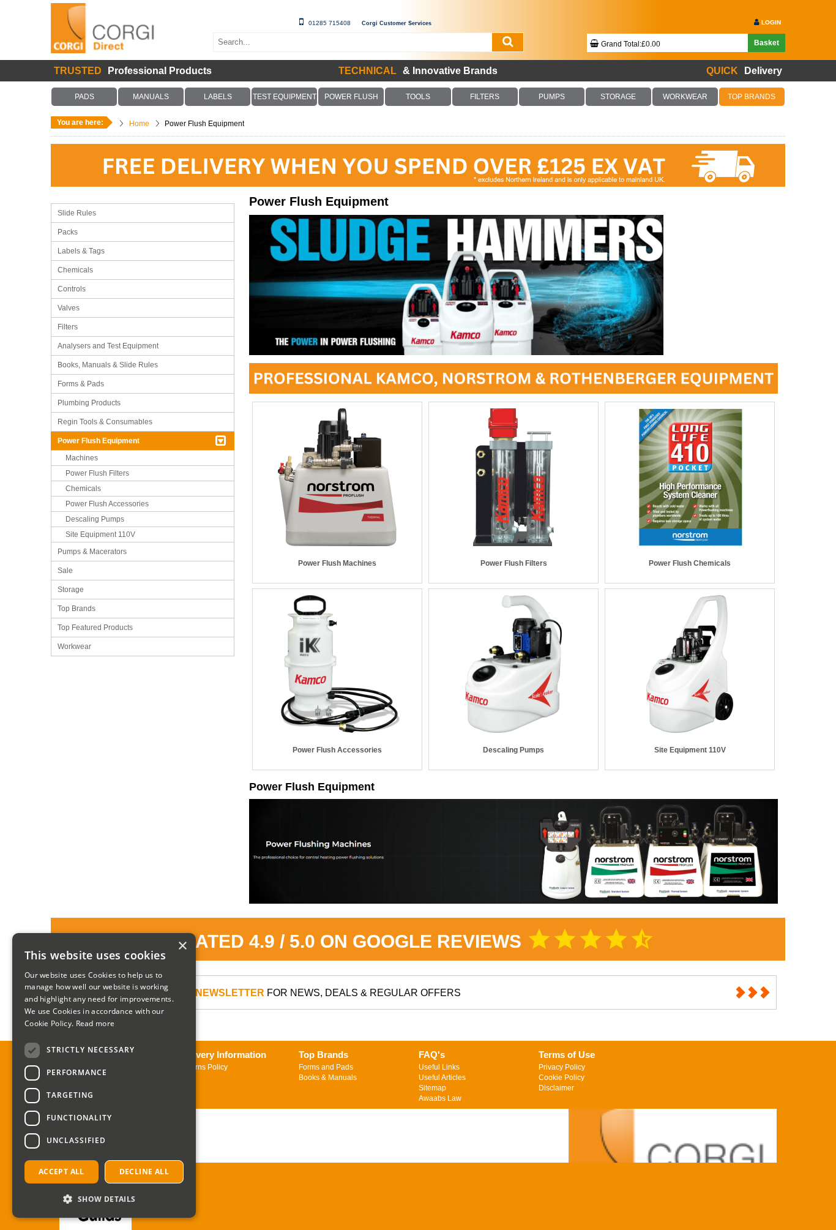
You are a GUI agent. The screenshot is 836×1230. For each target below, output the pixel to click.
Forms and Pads (326, 1067)
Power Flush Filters (97, 473)
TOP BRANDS (752, 96)
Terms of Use (567, 1054)
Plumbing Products (89, 403)
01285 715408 (329, 23)
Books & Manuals (328, 1077)
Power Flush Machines (337, 563)
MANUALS (151, 96)
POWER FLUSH (351, 96)
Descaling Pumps (94, 519)
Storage (71, 589)
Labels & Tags (81, 251)
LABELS (218, 96)
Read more (95, 1023)
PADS (84, 96)
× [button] (182, 946)
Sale (65, 570)
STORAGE (618, 96)
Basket (766, 43)
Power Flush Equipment (99, 441)
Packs (68, 232)
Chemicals (75, 270)
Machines (81, 458)
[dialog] (104, 1075)
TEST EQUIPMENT (284, 96)
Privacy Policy (562, 1067)
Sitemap (432, 1088)
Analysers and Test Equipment (108, 346)
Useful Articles (442, 1077)
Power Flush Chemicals (690, 563)
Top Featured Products (95, 627)
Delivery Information (222, 1054)
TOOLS (418, 96)
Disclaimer (556, 1088)
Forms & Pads (81, 384)
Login (771, 22)
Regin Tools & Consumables (105, 422)
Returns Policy (203, 1067)
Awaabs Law (440, 1098)
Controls (72, 289)
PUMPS (551, 96)
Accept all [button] (61, 1171)
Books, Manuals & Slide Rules (108, 365)
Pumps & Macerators (92, 551)
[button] (104, 1198)
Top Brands (76, 608)
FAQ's (432, 1054)
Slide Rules (77, 213)
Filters (68, 327)
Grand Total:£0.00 (630, 44)
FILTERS (484, 96)
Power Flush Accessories (107, 504)
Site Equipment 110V (100, 534)
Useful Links (439, 1067)
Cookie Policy (561, 1077)
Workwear (74, 646)
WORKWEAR (685, 96)
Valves (69, 308)
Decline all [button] (144, 1171)
